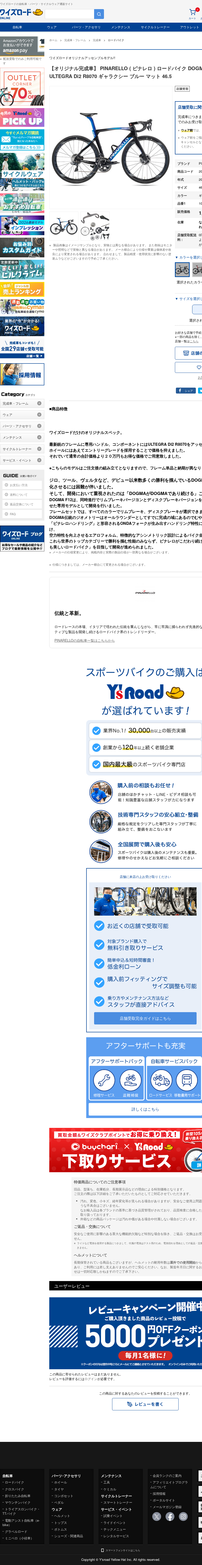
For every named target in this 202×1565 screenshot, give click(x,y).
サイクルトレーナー (155, 27)
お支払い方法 (19, 485)
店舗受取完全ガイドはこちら (145, 1018)
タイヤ (59, 1489)
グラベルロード (16, 1531)
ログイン (90, 1378)
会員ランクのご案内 (167, 1475)
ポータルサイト (164, 1500)
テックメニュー (114, 1529)
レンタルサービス (116, 1535)
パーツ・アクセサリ (86, 27)
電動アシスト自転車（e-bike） (21, 1522)
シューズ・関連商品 (68, 1535)
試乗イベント (113, 1515)
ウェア (52, 27)
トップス (60, 1522)
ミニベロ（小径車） (19, 1538)
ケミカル (109, 1489)
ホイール (60, 1482)
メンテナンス (120, 27)
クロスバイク (14, 1489)
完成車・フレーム (15, 403)
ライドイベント (114, 1522)
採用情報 (159, 1493)
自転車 (17, 27)
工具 (106, 1482)
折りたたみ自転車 (18, 1495)
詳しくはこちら (145, 1109)
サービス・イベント (17, 460)
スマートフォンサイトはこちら (123, 1550)
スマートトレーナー (117, 1502)
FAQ (13, 514)
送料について (19, 494)
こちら (194, 341)
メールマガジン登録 (167, 1506)
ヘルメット (62, 1515)
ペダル (59, 1502)
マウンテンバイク (18, 1502)
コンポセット (63, 1495)
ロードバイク (14, 1482)
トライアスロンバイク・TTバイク (21, 1511)
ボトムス (60, 1529)
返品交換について (22, 504)
